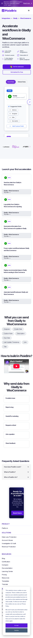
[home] (10, 11)
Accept (16, 625)
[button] (29, 10)
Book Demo (17, 513)
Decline (16, 630)
